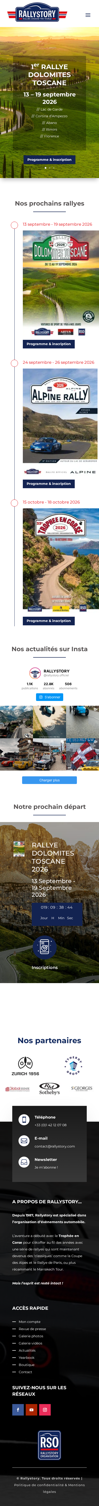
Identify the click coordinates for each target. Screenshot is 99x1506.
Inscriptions (45, 967)
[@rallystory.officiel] (35, 673)
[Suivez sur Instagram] (45, 1410)
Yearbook (26, 1358)
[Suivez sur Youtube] (31, 1410)
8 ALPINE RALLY (49, 83)
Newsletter (46, 1159)
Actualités (27, 1351)
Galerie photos (31, 1336)
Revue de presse (32, 1329)
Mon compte (29, 1322)
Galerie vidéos (30, 1343)
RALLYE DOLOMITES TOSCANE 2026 (53, 857)
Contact (25, 1372)
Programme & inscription (49, 143)
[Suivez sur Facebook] (18, 1410)
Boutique (26, 1365)
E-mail (41, 1138)
